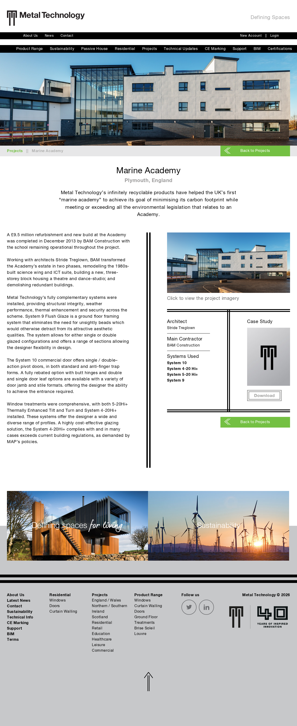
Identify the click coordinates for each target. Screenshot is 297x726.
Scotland (100, 617)
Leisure (98, 645)
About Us (30, 35)
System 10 (177, 363)
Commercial (103, 651)
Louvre (140, 634)
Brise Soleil (144, 628)
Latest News (19, 600)
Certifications (280, 49)
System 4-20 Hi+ (182, 369)
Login (274, 35)
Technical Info (20, 617)
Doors (54, 606)
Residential (125, 49)
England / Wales (106, 600)
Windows (57, 600)
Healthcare (102, 639)
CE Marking (215, 49)
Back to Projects (255, 151)
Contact (67, 35)
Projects (149, 49)
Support (240, 49)
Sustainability (62, 49)
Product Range (29, 49)
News (49, 35)
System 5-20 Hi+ (182, 374)
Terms (13, 639)
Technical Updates (181, 49)
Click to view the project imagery (203, 298)
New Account (251, 35)
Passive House (94, 49)
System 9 (175, 380)
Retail (97, 628)
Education (101, 634)
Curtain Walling (63, 612)
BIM (257, 49)
